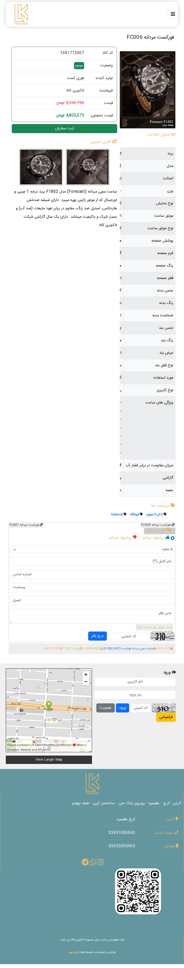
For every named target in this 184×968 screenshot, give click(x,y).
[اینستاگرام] (138, 891)
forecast (117, 514)
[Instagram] (100, 864)
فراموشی (166, 717)
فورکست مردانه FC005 (156, 525)
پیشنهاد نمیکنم (121, 538)
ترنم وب (73, 952)
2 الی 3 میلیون (154, 514)
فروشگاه (134, 514)
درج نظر (97, 636)
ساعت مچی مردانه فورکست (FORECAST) (128, 648)
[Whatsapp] (93, 864)
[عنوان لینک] (92, 784)
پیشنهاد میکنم (154, 538)
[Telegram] (85, 864)
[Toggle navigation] (173, 14)
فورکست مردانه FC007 (24, 525)
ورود (122, 708)
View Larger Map (48, 760)
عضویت (105, 708)
